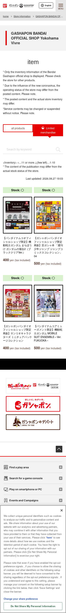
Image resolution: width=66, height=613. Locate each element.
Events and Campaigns (23, 500)
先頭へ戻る (59, 449)
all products (18, 128)
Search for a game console (26, 478)
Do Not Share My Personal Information (33, 606)
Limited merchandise (48, 130)
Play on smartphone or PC (25, 489)
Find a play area (19, 467)
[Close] (62, 510)
